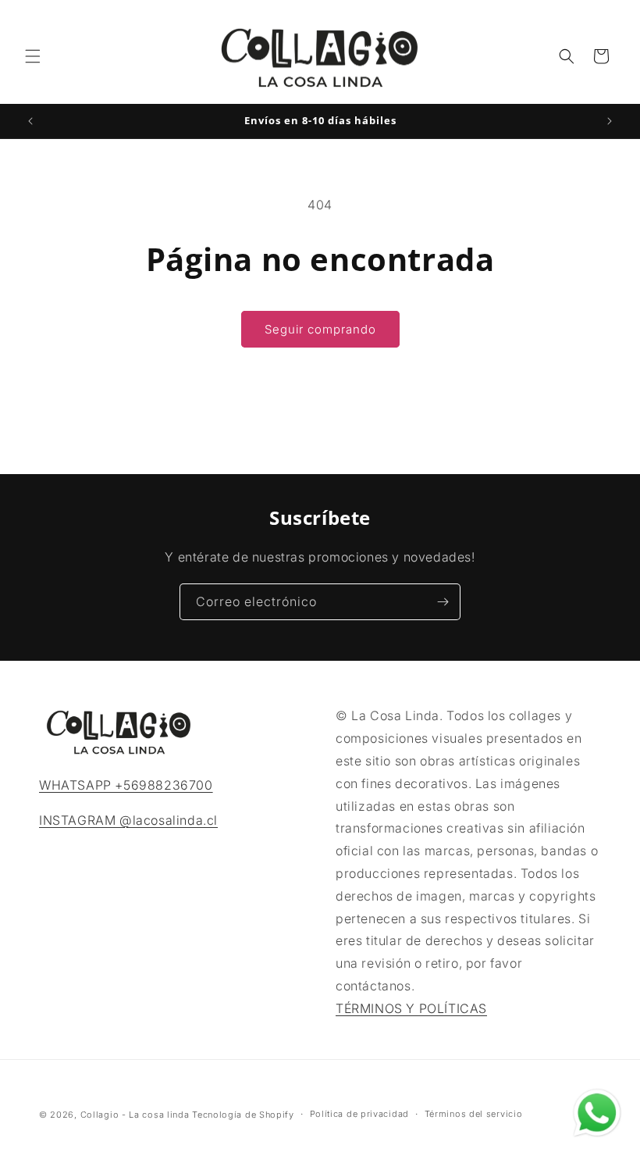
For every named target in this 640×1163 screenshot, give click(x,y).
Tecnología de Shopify (243, 1114)
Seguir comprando (320, 329)
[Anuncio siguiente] (609, 121)
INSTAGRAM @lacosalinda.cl (128, 820)
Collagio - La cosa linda (135, 1114)
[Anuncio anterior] (30, 121)
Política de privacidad (359, 1113)
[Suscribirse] (442, 601)
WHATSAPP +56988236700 (126, 785)
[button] (33, 56)
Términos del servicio (474, 1113)
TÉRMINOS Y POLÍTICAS (411, 1008)
